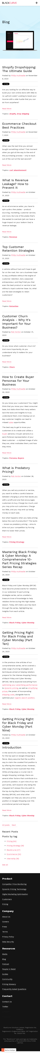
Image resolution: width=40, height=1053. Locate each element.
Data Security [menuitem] (8, 942)
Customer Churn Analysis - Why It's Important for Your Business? (16, 321)
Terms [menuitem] (5, 932)
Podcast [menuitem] (5, 964)
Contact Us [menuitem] (7, 1002)
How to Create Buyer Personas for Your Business (18, 380)
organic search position (25, 698)
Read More (6, 109)
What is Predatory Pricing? (16, 470)
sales (11, 422)
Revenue (13, 237)
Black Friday (14, 623)
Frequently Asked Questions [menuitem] (14, 989)
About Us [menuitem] (6, 917)
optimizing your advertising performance (19, 685)
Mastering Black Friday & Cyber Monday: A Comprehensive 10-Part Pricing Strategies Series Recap (19, 559)
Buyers (21, 458)
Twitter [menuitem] (5, 1006)
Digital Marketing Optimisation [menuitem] (15, 894)
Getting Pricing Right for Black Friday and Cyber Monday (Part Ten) (18, 638)
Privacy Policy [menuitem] (8, 937)
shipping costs (8, 695)
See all (5, 865)
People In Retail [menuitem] (9, 969)
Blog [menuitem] (4, 959)
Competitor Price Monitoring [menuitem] (14, 884)
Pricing (11, 841)
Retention (13, 306)
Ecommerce (14, 854)
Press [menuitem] (4, 927)
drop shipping (23, 114)
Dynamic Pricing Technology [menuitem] (14, 889)
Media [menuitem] (4, 954)
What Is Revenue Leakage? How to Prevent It (15, 183)
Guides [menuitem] (5, 974)
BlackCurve (13, 850)
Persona (13, 458)
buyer (4, 434)
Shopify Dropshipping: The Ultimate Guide (19, 69)
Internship (13, 858)
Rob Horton (16, 332)
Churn (12, 367)
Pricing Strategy (16, 542)
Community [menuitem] (7, 979)
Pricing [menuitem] (5, 904)
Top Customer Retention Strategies (18, 249)
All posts (6, 825)
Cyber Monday (27, 623)
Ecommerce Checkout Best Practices (19, 125)
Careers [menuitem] (5, 922)
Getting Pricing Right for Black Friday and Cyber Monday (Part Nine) (18, 724)
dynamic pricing (11, 688)
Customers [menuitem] (7, 899)
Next (14, 825)
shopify (12, 114)
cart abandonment (17, 170)
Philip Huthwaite (18, 75)
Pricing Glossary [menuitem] (9, 984)
